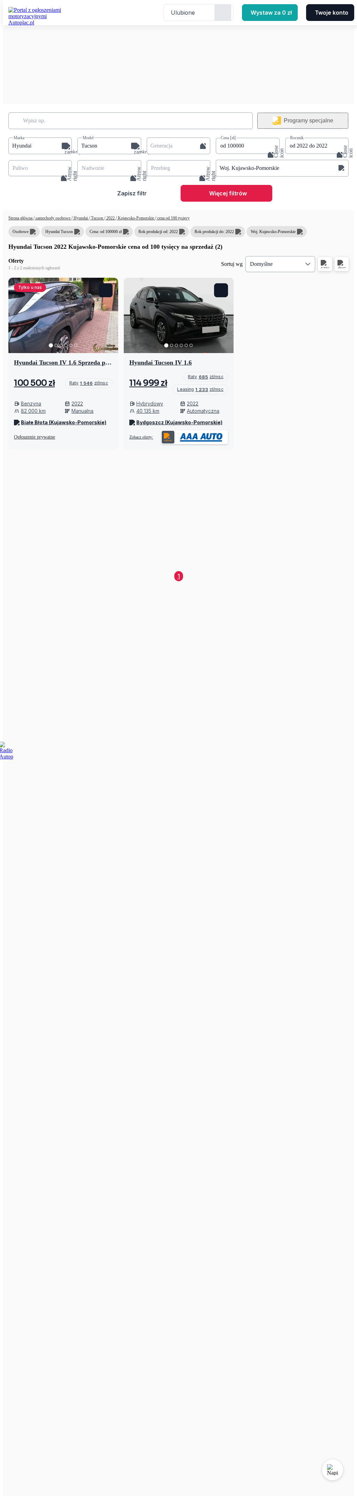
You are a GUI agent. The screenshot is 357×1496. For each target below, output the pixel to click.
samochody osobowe (53, 218)
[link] (89, 383)
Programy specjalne (308, 121)
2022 (110, 218)
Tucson (97, 218)
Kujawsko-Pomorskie (136, 218)
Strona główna (20, 218)
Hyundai (81, 218)
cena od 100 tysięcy (173, 218)
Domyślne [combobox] (261, 264)
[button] (40, 145)
